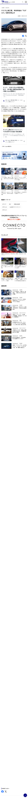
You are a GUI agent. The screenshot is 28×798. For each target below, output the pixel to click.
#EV (10, 204)
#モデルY (4, 210)
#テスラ (4, 204)
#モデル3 (4, 207)
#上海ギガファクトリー (15, 207)
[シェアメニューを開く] (25, 795)
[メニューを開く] (26, 2)
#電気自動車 (17, 204)
